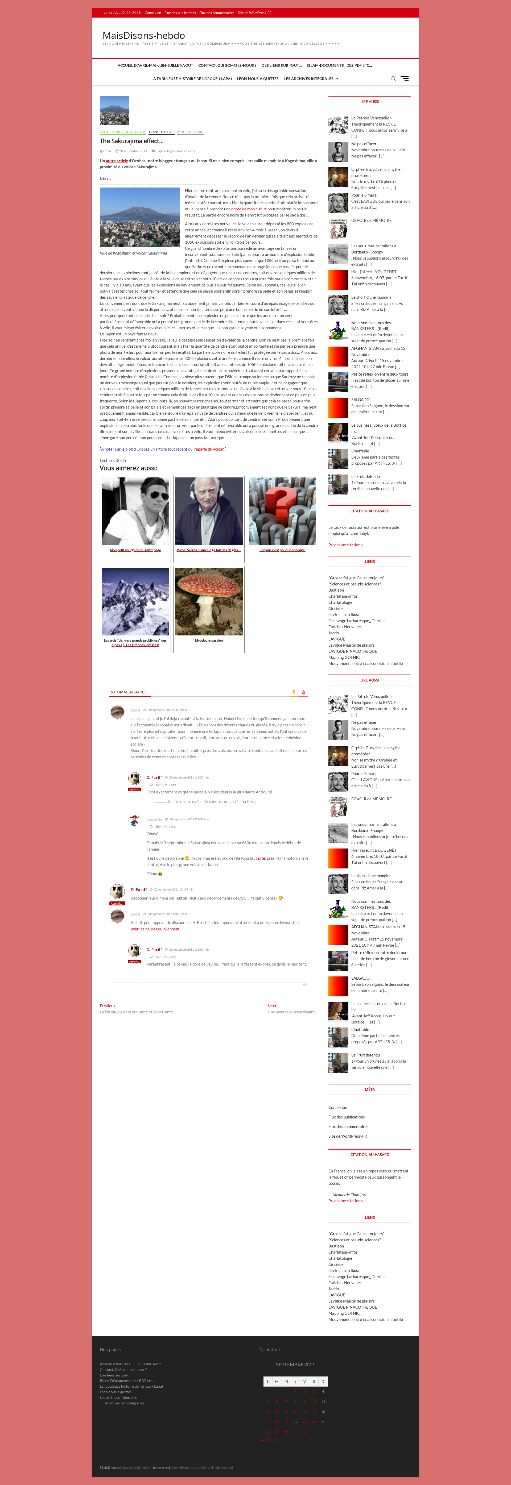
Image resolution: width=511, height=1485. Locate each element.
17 (314, 1411)
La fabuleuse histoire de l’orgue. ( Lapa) (191, 78)
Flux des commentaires (216, 13)
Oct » (277, 1440)
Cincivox (336, 608)
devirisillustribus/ (344, 614)
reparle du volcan (209, 449)
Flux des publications (180, 13)
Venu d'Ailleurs (190, 132)
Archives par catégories (124, 1403)
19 (268, 1422)
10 (314, 1401)
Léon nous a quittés (258, 78)
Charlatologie (340, 602)
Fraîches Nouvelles (345, 626)
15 (295, 1411)
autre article (117, 160)
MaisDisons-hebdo (143, 35)
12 (268, 1411)
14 (286, 1411)
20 (277, 1422)
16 (305, 1411)
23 (305, 1422)
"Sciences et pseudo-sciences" (354, 583)
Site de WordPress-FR (254, 13)
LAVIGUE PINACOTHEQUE (352, 651)
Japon (161, 151)
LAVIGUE (336, 639)
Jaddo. (334, 632)
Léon (172, 785)
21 (286, 1422)
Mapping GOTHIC (344, 657)
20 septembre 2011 (133, 151)
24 (314, 1422)
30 (305, 1432)
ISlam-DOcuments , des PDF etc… (339, 65)
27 (277, 1432)
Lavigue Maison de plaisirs (351, 645)
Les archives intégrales (309, 78)
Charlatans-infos (343, 596)
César (107, 151)
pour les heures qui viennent (155, 928)
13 (277, 1411)
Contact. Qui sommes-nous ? (227, 65)
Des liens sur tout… (282, 65)
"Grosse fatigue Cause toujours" (356, 577)
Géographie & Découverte (123, 132)
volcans (189, 151)
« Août (264, 1440)
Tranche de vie (162, 132)
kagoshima (175, 151)
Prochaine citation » (345, 544)
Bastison (336, 590)
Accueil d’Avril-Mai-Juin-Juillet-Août (155, 65)
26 (268, 1432)
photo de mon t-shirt (249, 208)
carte (260, 858)
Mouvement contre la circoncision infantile (365, 663)
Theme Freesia (161, 1468)
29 (295, 1432)
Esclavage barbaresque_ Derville (357, 620)
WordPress (181, 1468)
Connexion (153, 13)
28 (286, 1432)
